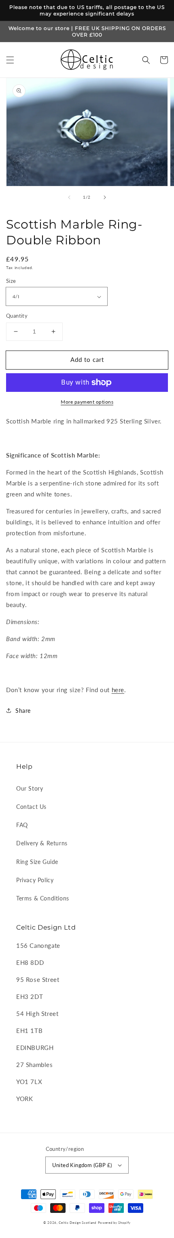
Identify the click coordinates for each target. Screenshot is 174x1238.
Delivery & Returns (42, 843)
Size (11, 281)
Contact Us (31, 806)
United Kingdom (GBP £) (82, 1165)
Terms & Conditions (42, 898)
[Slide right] (105, 197)
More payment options (87, 402)
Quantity (17, 315)
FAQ (22, 824)
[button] (10, 60)
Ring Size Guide (37, 861)
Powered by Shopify (114, 1223)
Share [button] (23, 710)
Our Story (29, 788)
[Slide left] (69, 197)
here (118, 689)
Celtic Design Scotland (77, 1223)
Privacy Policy (34, 880)
